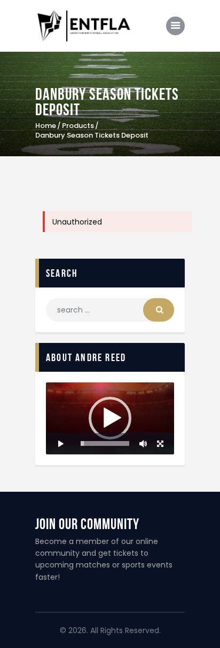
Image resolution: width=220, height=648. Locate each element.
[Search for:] (110, 310)
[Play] (59, 443)
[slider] (105, 443)
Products (78, 126)
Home (45, 126)
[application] (110, 418)
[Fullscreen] (160, 443)
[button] (110, 418)
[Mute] (143, 443)
